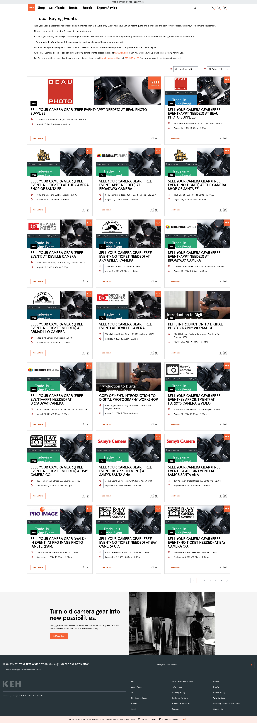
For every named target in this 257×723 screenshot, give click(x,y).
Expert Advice (107, 8)
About (133, 709)
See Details (38, 138)
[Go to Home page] (31, 7)
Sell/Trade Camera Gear (182, 681)
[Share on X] (156, 138)
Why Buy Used (219, 698)
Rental (74, 8)
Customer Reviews (180, 698)
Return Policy (219, 692)
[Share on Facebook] (152, 138)
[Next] (227, 580)
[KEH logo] (12, 684)
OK (184, 719)
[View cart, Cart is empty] (225, 8)
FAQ (132, 692)
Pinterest (30, 696)
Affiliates (134, 703)
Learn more (130, 719)
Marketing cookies (170, 719)
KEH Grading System (139, 698)
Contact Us (218, 709)
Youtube (40, 696)
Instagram (16, 696)
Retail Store (177, 687)
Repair (87, 8)
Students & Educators (181, 703)
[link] (193, 580)
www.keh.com (121, 52)
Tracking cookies (148, 719)
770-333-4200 (132, 58)
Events (216, 687)
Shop (41, 8)
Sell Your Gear (59, 636)
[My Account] (219, 8)
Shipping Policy (178, 692)
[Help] (213, 8)
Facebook (6, 696)
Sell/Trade (57, 8)
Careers (175, 709)
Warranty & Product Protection (226, 703)
